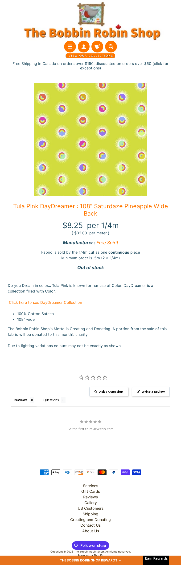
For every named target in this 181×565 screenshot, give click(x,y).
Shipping (90, 514)
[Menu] (70, 46)
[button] (90, 560)
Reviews (90, 497)
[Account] (84, 46)
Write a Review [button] (153, 391)
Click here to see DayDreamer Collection (45, 302)
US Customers (90, 508)
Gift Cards (90, 491)
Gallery (90, 502)
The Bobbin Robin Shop (89, 551)
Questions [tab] (51, 400)
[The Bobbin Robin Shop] (90, 20)
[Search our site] (111, 46)
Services (90, 485)
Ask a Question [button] (111, 391)
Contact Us (90, 525)
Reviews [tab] (21, 400)
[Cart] (97, 46)
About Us (90, 531)
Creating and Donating (90, 519)
